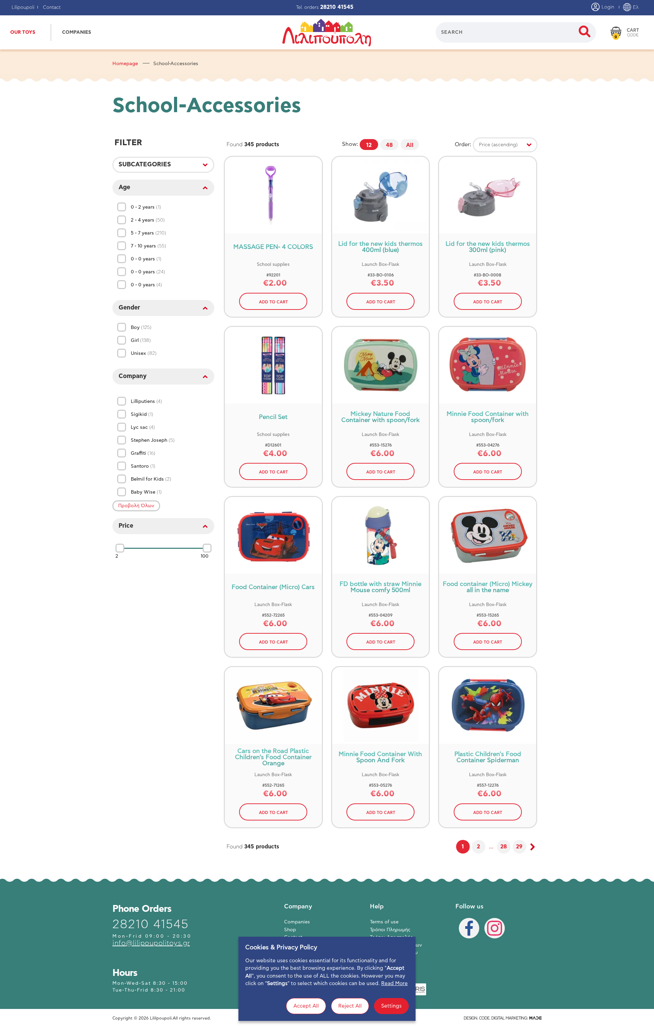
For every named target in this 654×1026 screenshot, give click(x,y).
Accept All (306, 1006)
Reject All (350, 1006)
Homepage (125, 63)
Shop (290, 929)
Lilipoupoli (23, 7)
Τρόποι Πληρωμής (390, 929)
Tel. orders (325, 7)
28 (503, 846)
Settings (391, 1006)
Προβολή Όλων (136, 505)
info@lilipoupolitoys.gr (151, 943)
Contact (52, 7)
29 (519, 846)
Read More (394, 983)
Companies (297, 922)
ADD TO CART (273, 302)
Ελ (635, 7)
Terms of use (384, 922)
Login (607, 7)
